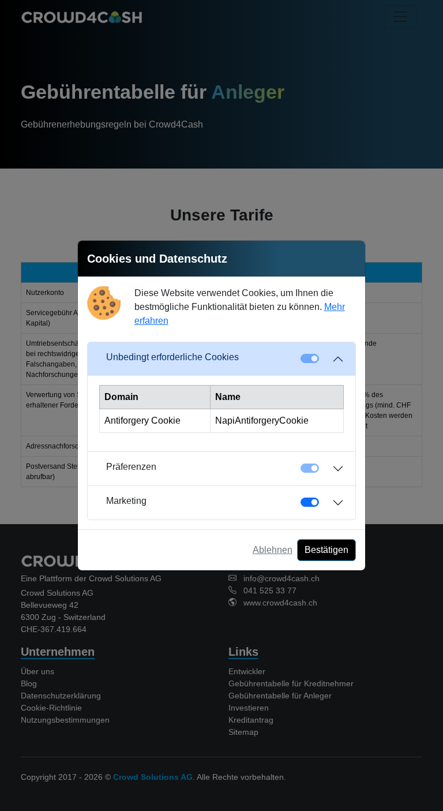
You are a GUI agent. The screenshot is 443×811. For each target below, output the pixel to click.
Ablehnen (272, 550)
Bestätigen (326, 550)
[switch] (310, 502)
